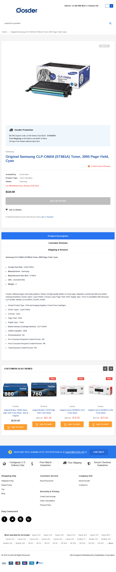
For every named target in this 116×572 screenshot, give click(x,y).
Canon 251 (69, 539)
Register (50, 217)
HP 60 (30, 543)
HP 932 (91, 543)
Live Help (98, 452)
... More (110, 543)
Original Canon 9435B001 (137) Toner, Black (72, 411)
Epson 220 (71, 535)
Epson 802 (106, 535)
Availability (11, 174)
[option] (15, 405)
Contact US (93, 6)
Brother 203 (20, 543)
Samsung (10, 152)
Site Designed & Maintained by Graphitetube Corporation (92, 555)
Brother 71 (82, 539)
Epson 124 (36, 535)
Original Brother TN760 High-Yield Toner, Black (43, 411)
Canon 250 (57, 539)
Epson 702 (94, 535)
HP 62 (47, 543)
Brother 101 (93, 539)
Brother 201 (7, 543)
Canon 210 (10, 539)
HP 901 (73, 543)
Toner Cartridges (26, 178)
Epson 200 (59, 535)
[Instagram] (20, 519)
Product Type (11, 178)
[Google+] (29, 519)
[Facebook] (4, 519)
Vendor (9, 182)
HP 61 (38, 543)
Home (4, 32)
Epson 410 (83, 535)
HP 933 (101, 543)
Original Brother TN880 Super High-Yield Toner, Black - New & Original (15, 413)
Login (42, 217)
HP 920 (82, 543)
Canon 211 (22, 539)
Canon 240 (33, 539)
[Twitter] (12, 519)
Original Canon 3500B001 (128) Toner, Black (100, 411)
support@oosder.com (74, 452)
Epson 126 (48, 535)
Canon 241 (45, 539)
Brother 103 (105, 539)
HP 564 (64, 543)
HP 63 (55, 543)
